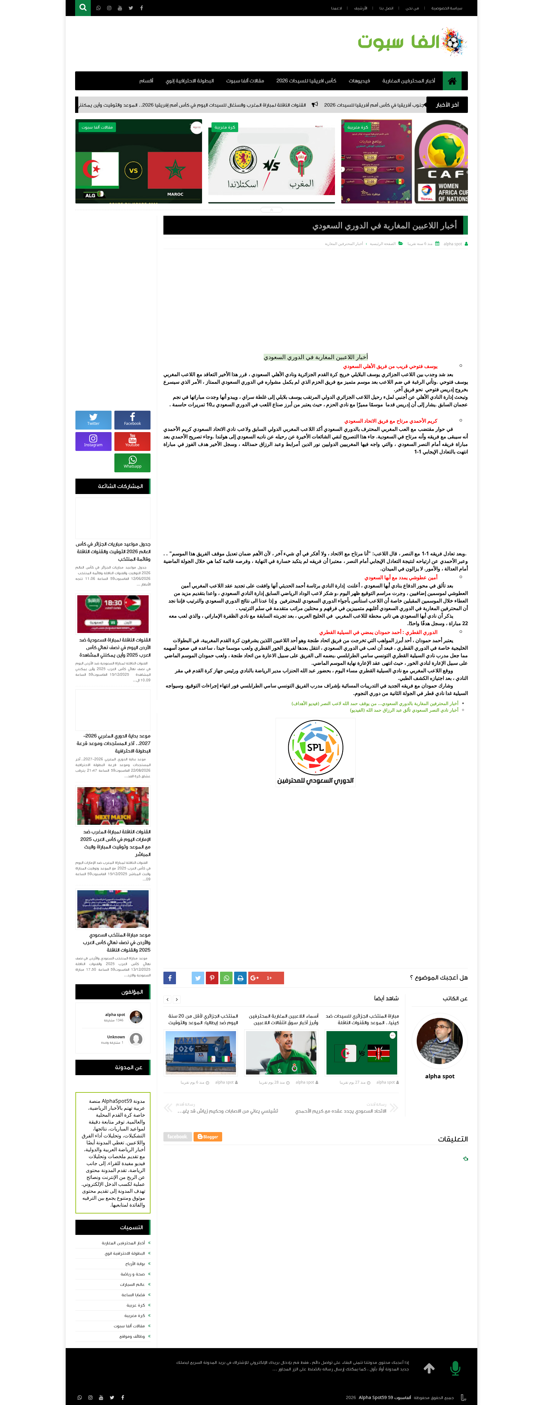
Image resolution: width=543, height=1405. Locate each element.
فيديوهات (359, 81)
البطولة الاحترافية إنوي (190, 81)
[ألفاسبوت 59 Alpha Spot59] (411, 58)
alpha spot (385, 1082)
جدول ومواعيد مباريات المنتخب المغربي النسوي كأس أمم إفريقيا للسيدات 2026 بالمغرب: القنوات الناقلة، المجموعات (404, 177)
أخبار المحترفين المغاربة (408, 81)
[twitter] (112, 1397)
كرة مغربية (134, 1316)
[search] (83, 8)
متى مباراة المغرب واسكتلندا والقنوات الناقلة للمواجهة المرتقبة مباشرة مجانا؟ (272, 172)
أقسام (146, 81)
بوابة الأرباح (135, 1264)
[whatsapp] (80, 1397)
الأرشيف (360, 8)
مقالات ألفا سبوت (245, 81)
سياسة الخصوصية (446, 8)
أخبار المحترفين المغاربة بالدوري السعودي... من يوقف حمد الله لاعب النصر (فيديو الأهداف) (375, 703)
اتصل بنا (386, 8)
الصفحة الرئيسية (383, 243)
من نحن (412, 8)
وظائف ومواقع (132, 1336)
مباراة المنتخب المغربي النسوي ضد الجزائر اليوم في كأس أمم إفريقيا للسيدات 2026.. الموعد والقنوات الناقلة (138, 177)
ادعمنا (336, 8)
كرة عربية (136, 1305)
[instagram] (90, 1397)
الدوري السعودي (233, 404)
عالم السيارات (132, 1284)
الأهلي (422, 396)
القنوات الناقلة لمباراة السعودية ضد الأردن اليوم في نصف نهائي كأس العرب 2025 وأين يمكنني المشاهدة (115, 647)
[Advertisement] (315, 296)
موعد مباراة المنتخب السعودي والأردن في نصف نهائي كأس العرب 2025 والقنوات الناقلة (117, 942)
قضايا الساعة (133, 1295)
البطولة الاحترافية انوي (125, 1253)
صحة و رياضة (133, 1274)
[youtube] (101, 1397)
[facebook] (122, 1397)
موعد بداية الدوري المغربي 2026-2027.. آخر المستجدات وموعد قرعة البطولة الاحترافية (114, 743)
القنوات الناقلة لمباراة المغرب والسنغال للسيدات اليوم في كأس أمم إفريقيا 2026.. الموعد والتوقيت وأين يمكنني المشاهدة (277, 105)
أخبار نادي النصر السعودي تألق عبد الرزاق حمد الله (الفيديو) (404, 710)
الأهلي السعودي (267, 374)
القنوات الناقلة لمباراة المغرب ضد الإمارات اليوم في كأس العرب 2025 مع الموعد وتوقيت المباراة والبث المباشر (115, 843)
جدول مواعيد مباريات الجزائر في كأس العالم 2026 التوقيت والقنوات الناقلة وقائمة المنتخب (113, 552)
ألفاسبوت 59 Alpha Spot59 (385, 1398)
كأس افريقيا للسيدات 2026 (306, 81)
